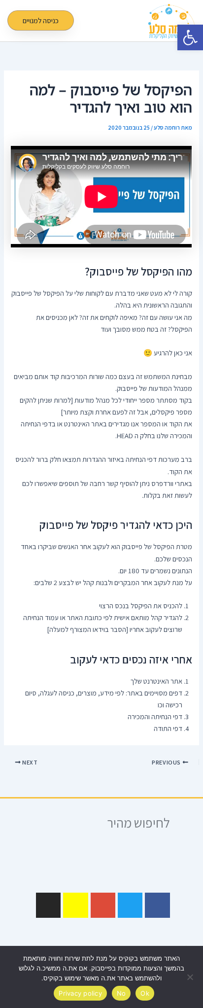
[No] (191, 977)
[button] (129, 20)
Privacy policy (80, 993)
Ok (144, 993)
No (121, 993)
